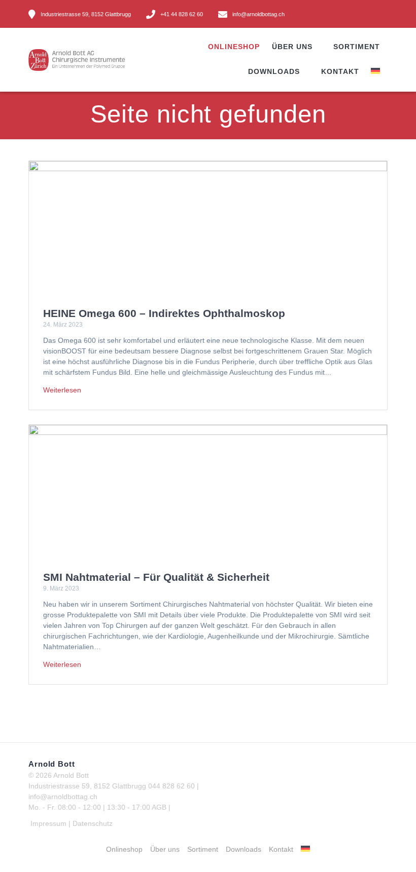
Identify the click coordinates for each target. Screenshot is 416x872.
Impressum (48, 823)
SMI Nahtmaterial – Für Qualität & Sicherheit (156, 577)
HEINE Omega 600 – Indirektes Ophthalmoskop (164, 313)
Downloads (274, 71)
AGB (159, 807)
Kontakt (340, 71)
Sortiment (356, 47)
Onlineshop (234, 47)
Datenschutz (93, 823)
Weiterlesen (62, 390)
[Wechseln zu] (380, 72)
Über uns (292, 47)
